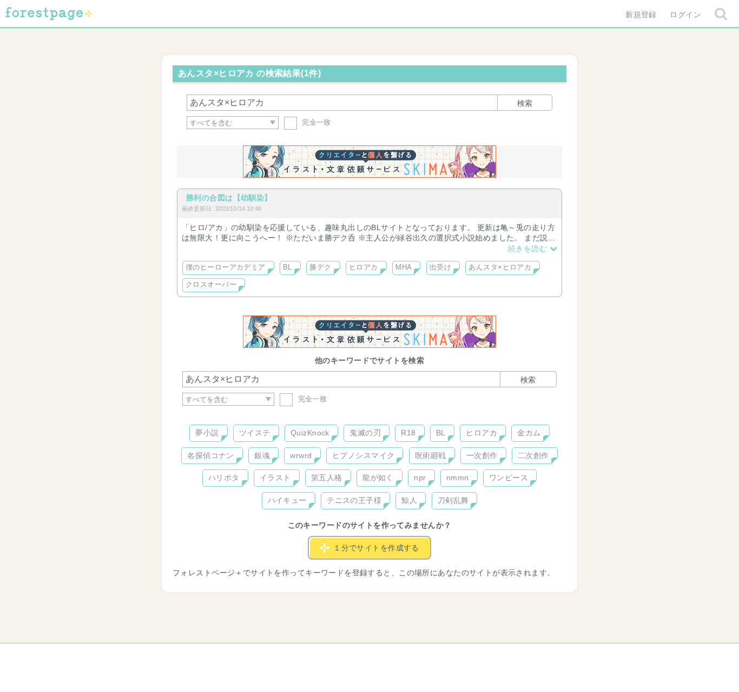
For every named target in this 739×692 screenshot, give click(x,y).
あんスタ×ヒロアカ (500, 267)
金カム (528, 432)
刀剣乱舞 (453, 500)
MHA (403, 267)
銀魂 (262, 455)
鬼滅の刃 (365, 432)
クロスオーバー (211, 284)
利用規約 (354, 655)
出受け (440, 267)
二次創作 (533, 455)
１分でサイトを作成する (376, 547)
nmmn (457, 477)
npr (420, 477)
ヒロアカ (363, 267)
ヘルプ (231, 655)
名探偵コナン (210, 455)
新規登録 (641, 14)
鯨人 (409, 500)
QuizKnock (310, 432)
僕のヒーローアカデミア (226, 267)
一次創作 (482, 455)
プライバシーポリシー (486, 655)
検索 (524, 103)
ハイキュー (287, 500)
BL (287, 267)
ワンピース (508, 477)
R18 (408, 432)
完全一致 (315, 122)
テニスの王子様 (354, 500)
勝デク (320, 267)
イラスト (275, 477)
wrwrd (301, 455)
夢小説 (207, 432)
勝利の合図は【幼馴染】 (229, 197)
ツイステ (254, 432)
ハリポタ (224, 477)
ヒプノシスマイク (363, 455)
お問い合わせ (291, 655)
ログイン (685, 14)
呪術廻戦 (430, 455)
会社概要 (411, 655)
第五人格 (326, 477)
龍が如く (378, 477)
